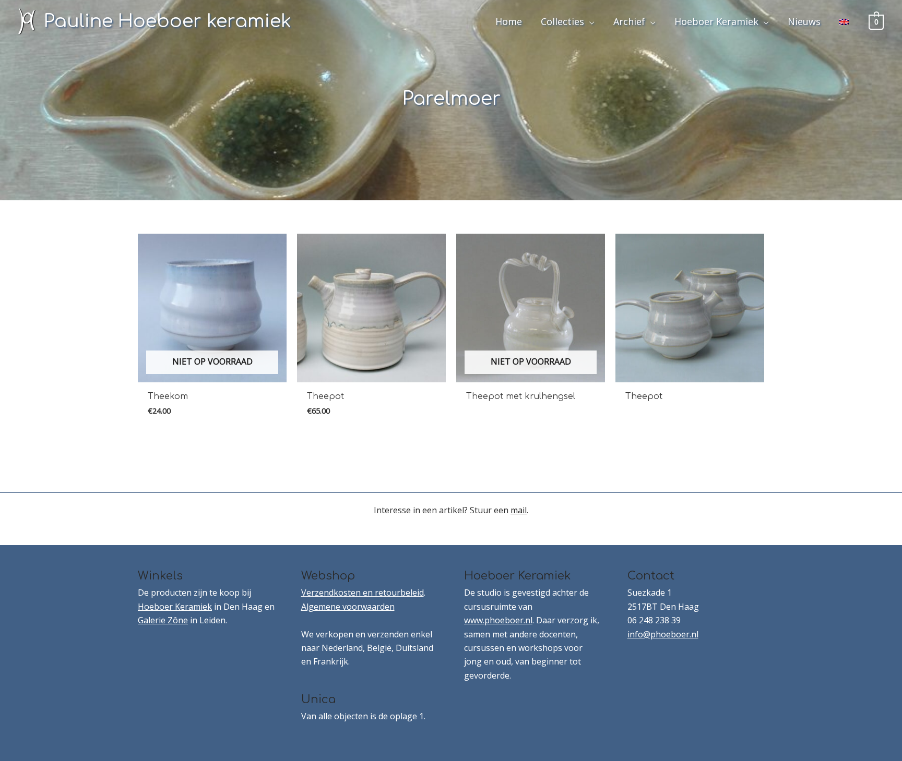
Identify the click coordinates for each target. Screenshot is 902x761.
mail (519, 510)
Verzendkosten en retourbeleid (362, 592)
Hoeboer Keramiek (175, 606)
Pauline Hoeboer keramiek (167, 21)
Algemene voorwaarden (348, 606)
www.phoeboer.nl (498, 620)
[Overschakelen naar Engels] (844, 21)
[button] (589, 21)
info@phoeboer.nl (662, 634)
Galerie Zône (163, 620)
